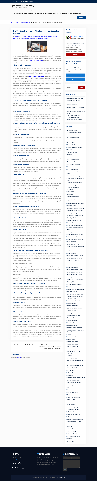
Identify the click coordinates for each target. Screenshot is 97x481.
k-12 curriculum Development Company (74, 354)
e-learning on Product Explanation (75, 279)
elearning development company (74, 308)
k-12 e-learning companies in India (75, 360)
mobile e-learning (45, 36)
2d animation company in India (74, 132)
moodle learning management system (76, 407)
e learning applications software (28, 38)
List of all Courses (75, 75)
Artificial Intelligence (72, 152)
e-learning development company (75, 255)
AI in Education (70, 140)
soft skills (69, 426)
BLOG (68, 173)
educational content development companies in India (75, 297)
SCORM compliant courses (73, 424)
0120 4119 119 (16, 1)
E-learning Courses (71, 253)
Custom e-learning (71, 185)
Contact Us (81, 17)
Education (69, 286)
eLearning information (72, 310)
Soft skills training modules (73, 436)
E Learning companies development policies (75, 199)
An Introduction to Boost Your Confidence (47, 10)
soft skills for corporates (73, 429)
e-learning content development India (75, 246)
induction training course (72, 341)
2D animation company (72, 130)
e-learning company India (73, 244)
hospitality (69, 334)
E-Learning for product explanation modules (75, 263)
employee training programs (73, 315)
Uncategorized (70, 441)
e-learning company (71, 241)
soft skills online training (73, 433)
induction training (71, 339)
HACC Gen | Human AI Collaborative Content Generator (75, 331)
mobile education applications (36, 76)
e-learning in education (72, 267)
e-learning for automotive (73, 260)
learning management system (74, 382)
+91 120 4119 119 (76, 45)
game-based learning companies (74, 327)
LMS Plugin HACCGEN (72, 392)
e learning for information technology (75, 208)
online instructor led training (73, 411)
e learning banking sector (73, 196)
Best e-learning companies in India (75, 166)
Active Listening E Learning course (26, 10)
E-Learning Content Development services (74, 249)
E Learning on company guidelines (75, 215)
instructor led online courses (73, 351)
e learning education (71, 205)
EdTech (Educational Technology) (74, 284)
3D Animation (70, 135)
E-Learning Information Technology (75, 274)
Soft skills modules (71, 431)
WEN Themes (62, 477)
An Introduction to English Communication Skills (46, 13)
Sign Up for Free (75, 79)
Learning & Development (73, 380)
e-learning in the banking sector (74, 272)
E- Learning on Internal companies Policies (75, 228)
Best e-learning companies (73, 164)
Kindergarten (70, 375)
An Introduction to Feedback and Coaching (70, 13)
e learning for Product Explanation (75, 210)
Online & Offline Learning (73, 409)
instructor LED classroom (73, 349)
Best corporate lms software (74, 162)
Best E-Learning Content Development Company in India (74, 170)
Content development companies (74, 176)
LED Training (70, 385)
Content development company (74, 182)
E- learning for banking (72, 222)
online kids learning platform (73, 414)
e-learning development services (74, 258)
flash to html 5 (70, 318)
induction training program (73, 344)
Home (15, 10)
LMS (68, 387)
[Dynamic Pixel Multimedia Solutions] (75, 37)
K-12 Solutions (70, 370)
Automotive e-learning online (73, 157)
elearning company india (72, 305)
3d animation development (73, 137)
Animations (69, 149)
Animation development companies (75, 144)
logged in (19, 357)
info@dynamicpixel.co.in (28, 1)
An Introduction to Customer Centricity (68, 10)
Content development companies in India (75, 179)
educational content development (75, 294)
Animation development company (75, 147)
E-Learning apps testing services (75, 234)
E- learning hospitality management (75, 225)
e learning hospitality (72, 213)
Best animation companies (73, 159)
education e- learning (72, 291)
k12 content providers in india (74, 372)
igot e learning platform (72, 336)
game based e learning (72, 320)
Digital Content (70, 191)
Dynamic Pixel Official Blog (22, 5)
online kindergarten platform (73, 416)
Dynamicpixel (70, 194)
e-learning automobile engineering (75, 239)
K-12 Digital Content (72, 358)
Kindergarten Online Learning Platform (76, 377)
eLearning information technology (75, 313)
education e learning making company (75, 289)
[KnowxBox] (76, 67)
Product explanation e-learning (74, 421)
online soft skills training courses (75, 419)
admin (24, 36)
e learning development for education (75, 203)
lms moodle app (71, 389)
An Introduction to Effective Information (24, 13)
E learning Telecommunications (74, 220)
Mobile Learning (71, 404)
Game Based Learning (72, 322)
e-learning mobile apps (72, 277)
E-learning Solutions (71, 282)
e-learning (69, 232)
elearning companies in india (73, 300)
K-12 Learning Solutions (72, 368)
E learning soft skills (72, 218)
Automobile (70, 154)
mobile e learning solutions (34, 36)
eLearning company (71, 303)
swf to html (69, 438)
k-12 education (70, 363)
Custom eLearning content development (73, 188)
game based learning (72, 325)
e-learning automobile (72, 236)
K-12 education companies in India (75, 365)
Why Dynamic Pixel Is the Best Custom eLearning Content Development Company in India (74, 117)
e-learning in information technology (75, 269)
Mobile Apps (70, 394)
